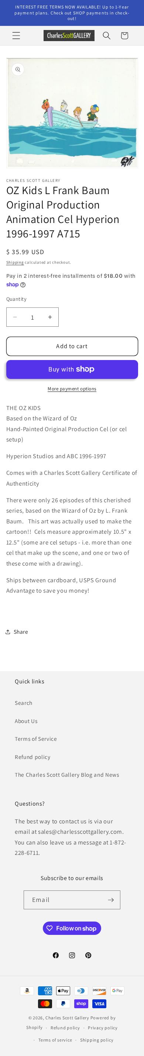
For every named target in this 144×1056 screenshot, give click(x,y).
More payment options (72, 389)
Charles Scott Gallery (67, 1017)
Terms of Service (36, 738)
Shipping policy (97, 1040)
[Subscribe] (111, 900)
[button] (16, 35)
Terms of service (55, 1040)
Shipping (15, 262)
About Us (26, 720)
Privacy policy (103, 1027)
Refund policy (33, 756)
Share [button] (21, 631)
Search (23, 702)
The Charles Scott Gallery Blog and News (67, 774)
